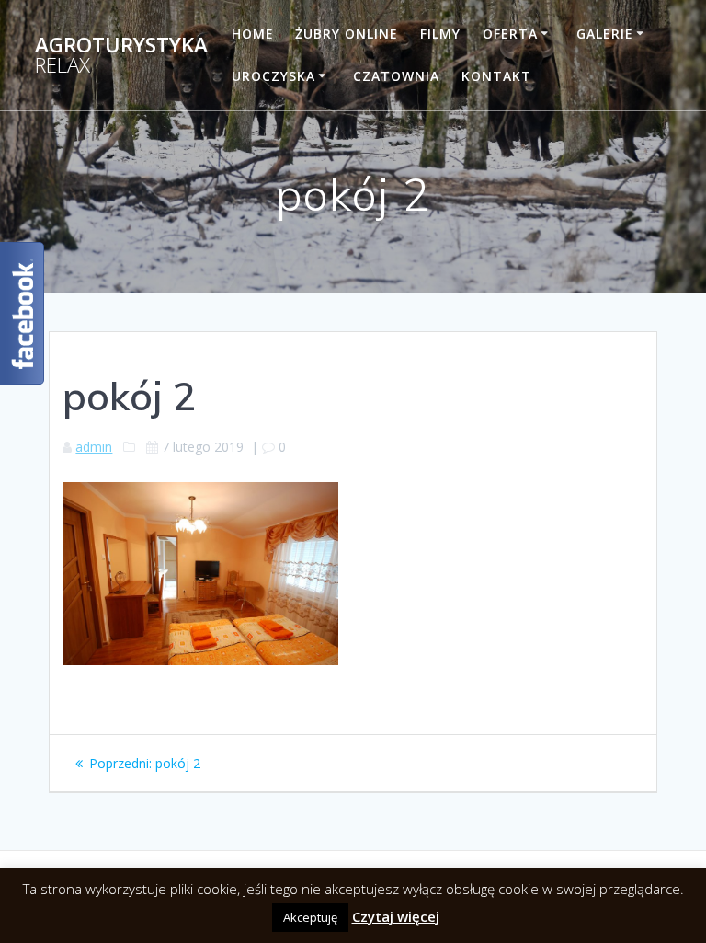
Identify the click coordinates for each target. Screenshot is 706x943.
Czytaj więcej (395, 916)
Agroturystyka (121, 55)
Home (253, 33)
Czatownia (396, 76)
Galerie (604, 33)
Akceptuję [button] (310, 917)
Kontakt (496, 76)
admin (93, 446)
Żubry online (346, 33)
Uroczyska (273, 76)
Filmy (440, 33)
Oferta (510, 33)
